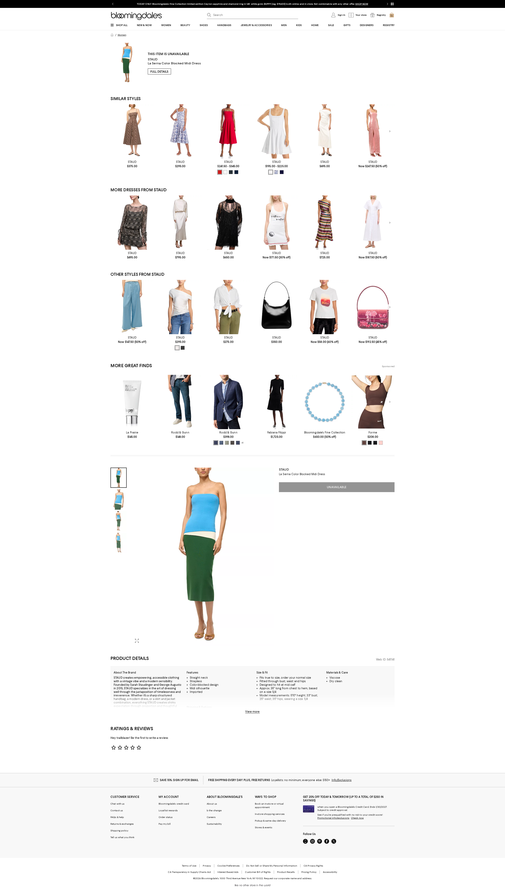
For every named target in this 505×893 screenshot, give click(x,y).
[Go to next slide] (387, 4)
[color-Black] (231, 172)
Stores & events (263, 827)
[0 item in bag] (392, 15)
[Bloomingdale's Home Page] (136, 16)
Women (122, 35)
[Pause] (392, 4)
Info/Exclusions (342, 780)
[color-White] (225, 172)
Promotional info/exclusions (333, 818)
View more (252, 711)
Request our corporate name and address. (288, 878)
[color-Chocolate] (364, 443)
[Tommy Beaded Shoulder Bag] (373, 307)
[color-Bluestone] (238, 443)
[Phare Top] (180, 307)
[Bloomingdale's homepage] (112, 35)
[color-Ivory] (177, 348)
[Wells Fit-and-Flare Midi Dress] (180, 131)
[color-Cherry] (220, 172)
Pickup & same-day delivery (270, 820)
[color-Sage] (227, 443)
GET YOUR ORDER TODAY (214, 4)
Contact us (116, 810)
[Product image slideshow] (202, 557)
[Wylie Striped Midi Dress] (132, 131)
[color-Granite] (232, 443)
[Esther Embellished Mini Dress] (228, 222)
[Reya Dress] (276, 222)
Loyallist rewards (168, 810)
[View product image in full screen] (137, 640)
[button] (192, 557)
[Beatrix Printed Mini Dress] (132, 222)
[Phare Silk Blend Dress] (324, 131)
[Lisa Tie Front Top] (228, 307)
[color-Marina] (221, 443)
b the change (214, 810)
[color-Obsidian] (375, 443)
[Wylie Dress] (228, 131)
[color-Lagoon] (370, 443)
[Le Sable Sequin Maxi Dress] (373, 131)
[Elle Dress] (373, 222)
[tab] (118, 478)
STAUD (153, 59)
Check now (357, 818)
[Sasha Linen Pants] (132, 307)
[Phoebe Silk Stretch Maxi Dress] (180, 222)
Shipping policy (119, 830)
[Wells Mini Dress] (276, 131)
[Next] (390, 131)
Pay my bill (165, 824)
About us (212, 803)
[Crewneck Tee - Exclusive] (324, 307)
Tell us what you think (122, 837)
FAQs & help (117, 817)
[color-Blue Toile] (276, 172)
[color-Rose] (381, 443)
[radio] (219, 172)
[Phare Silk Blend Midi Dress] (324, 222)
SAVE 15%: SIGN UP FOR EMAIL (179, 780)
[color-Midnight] (216, 443)
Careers (211, 817)
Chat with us (117, 803)
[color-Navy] (236, 172)
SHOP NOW (298, 4)
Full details (159, 71)
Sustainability (214, 824)
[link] (132, 164)
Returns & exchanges (122, 824)
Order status (166, 817)
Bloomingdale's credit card (174, 803)
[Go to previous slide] (112, 4)
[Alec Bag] (276, 307)
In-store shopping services (270, 814)
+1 (242, 442)
